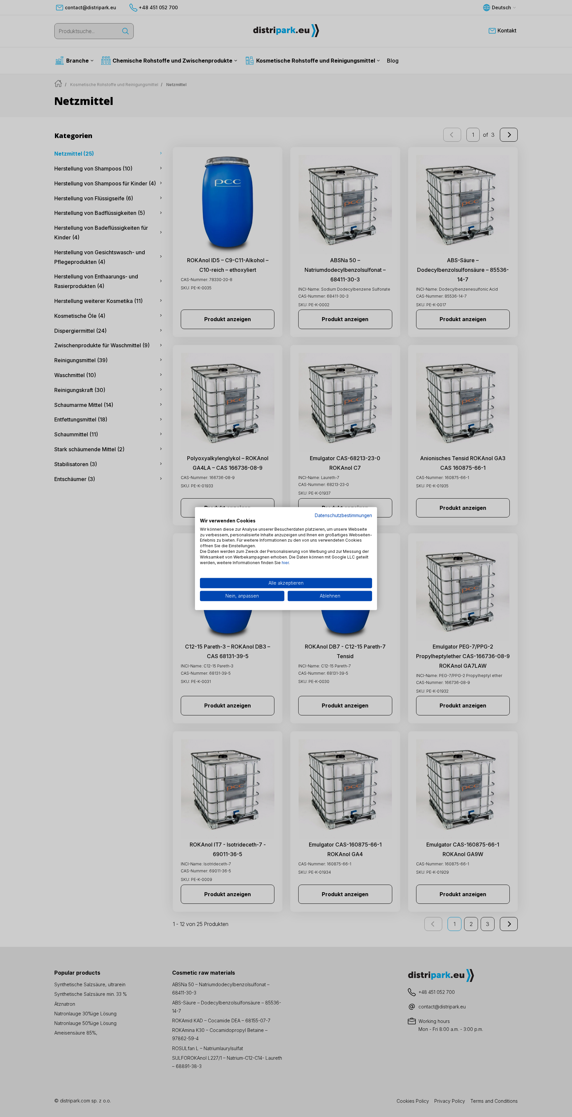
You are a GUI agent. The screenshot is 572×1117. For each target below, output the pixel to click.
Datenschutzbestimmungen (343, 515)
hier (285, 562)
